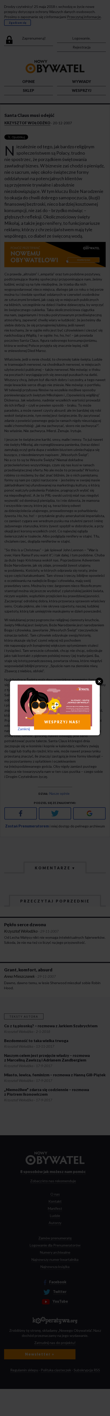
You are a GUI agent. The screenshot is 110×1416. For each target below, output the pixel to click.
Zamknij (24, 729)
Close (99, 681)
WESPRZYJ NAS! (62, 722)
